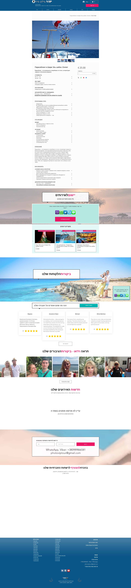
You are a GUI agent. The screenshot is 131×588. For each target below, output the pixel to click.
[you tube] (68, 551)
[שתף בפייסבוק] (86, 77)
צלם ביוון (35, 525)
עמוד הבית (93, 15)
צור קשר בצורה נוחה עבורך (91, 547)
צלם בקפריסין (36, 523)
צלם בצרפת (36, 530)
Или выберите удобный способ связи (45, 184)
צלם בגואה (35, 522)
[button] (47, 10)
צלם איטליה (36, 526)
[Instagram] (65, 551)
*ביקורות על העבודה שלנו (92, 526)
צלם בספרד (36, 528)
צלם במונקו (35, 531)
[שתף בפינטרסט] (83, 77)
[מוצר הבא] (33, 241)
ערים (96, 529)
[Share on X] (78, 77)
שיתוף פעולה (94, 540)
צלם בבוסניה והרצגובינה (38, 536)
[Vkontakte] (62, 551)
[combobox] (87, 73)
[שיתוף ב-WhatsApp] (81, 77)
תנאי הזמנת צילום (93, 523)
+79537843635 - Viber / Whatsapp (89, 542)
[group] (65, 241)
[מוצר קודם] (98, 241)
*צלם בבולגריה (35, 538)
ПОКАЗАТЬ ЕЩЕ (66, 381)
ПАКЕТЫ (80, 71)
